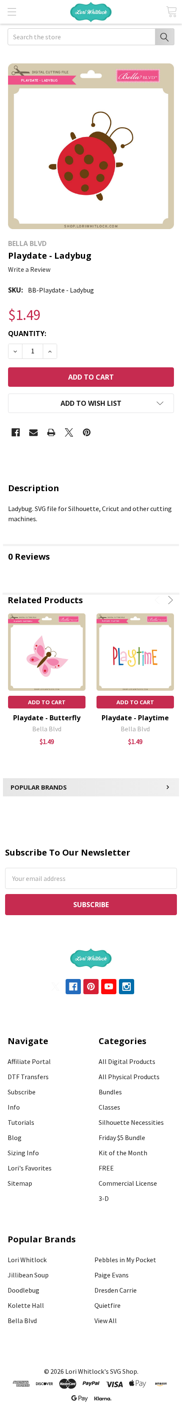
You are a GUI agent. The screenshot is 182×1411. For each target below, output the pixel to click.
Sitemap (20, 1183)
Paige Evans (111, 1275)
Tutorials (21, 1122)
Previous (158, 600)
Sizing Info (23, 1152)
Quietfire (107, 1305)
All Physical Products (129, 1076)
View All (105, 1320)
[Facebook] (15, 432)
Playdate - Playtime (135, 717)
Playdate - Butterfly (46, 717)
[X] (69, 432)
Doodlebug (23, 1290)
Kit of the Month (123, 1152)
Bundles (110, 1092)
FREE (106, 1168)
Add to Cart (47, 702)
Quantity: (27, 333)
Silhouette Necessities (131, 1122)
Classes (109, 1107)
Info (14, 1107)
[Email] (33, 432)
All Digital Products (127, 1061)
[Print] (51, 432)
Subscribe (22, 1092)
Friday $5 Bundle (122, 1137)
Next (169, 600)
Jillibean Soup (28, 1275)
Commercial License (128, 1183)
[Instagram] (126, 986)
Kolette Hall (26, 1305)
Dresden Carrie (115, 1290)
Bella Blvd (22, 1320)
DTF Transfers (28, 1076)
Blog (15, 1137)
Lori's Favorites (30, 1168)
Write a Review (29, 269)
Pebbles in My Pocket (125, 1259)
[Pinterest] (86, 432)
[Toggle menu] (11, 11)
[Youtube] (108, 986)
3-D (104, 1198)
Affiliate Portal (29, 1061)
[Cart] (171, 11)
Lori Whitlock (27, 1259)
